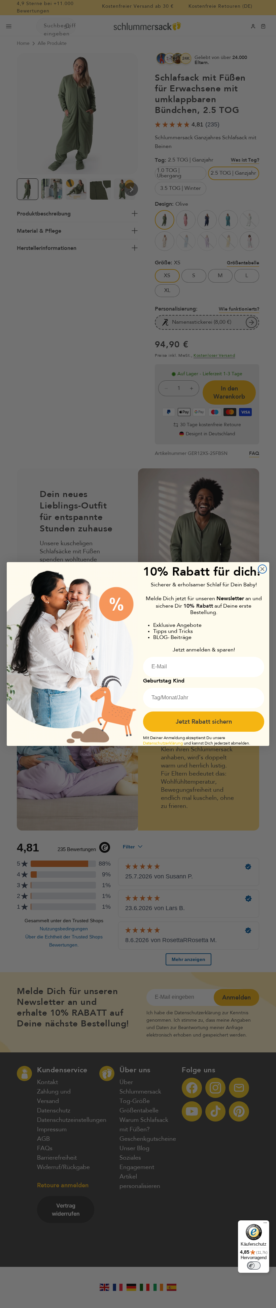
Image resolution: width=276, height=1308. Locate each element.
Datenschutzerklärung (163, 744)
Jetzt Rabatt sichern (204, 721)
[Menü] (265, 1224)
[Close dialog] (262, 569)
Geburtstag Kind (163, 680)
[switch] (254, 1265)
